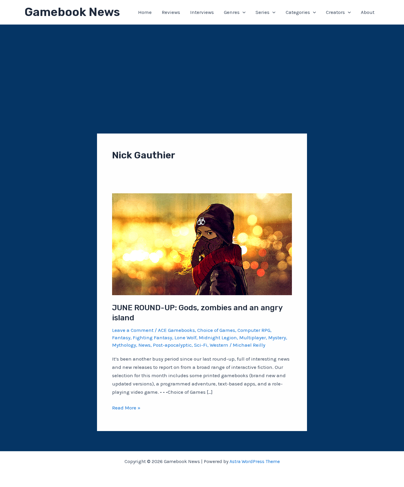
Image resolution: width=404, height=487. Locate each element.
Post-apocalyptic (172, 345)
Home (145, 12)
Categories (298, 12)
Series (262, 12)
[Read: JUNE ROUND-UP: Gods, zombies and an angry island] (202, 244)
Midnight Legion (218, 337)
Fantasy (121, 337)
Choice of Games (216, 330)
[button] (242, 12)
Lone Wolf (185, 337)
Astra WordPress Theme (255, 461)
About (367, 12)
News (144, 345)
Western (219, 345)
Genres (232, 12)
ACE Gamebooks (176, 330)
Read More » (126, 408)
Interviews (202, 12)
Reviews (171, 12)
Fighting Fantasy (152, 337)
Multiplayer (252, 337)
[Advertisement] (202, 69)
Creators (335, 12)
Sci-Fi (200, 345)
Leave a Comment (132, 330)
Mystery (277, 337)
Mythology (124, 345)
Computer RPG (253, 330)
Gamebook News (72, 12)
